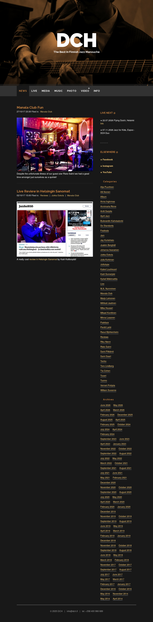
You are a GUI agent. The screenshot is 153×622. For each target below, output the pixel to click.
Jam (102, 235)
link (102, 123)
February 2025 (107, 424)
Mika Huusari (106, 307)
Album (103, 196)
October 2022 (125, 448)
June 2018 (105, 554)
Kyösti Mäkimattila (108, 278)
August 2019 (125, 521)
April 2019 (105, 530)
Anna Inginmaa (107, 201)
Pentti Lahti (105, 327)
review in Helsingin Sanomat (43, 259)
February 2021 (120, 477)
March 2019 (118, 530)
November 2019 (108, 516)
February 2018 (122, 559)
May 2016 (105, 593)
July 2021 (105, 472)
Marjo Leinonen (107, 298)
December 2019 (108, 511)
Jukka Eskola (58, 195)
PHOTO (71, 90)
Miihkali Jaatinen (108, 303)
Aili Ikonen (105, 191)
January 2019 (123, 535)
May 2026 (118, 405)
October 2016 (125, 588)
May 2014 (105, 598)
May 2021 (105, 477)
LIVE (34, 90)
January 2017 (123, 584)
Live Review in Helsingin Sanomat (43, 191)
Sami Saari (105, 356)
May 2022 (117, 458)
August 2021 (125, 467)
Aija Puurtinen (107, 186)
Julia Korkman (107, 259)
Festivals (104, 230)
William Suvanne (108, 390)
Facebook (107, 159)
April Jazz (105, 215)
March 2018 (106, 559)
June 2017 (118, 574)
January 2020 (123, 506)
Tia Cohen (105, 370)
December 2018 (108, 540)
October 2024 (123, 424)
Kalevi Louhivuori (108, 269)
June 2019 (105, 525)
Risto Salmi (105, 346)
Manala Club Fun (30, 107)
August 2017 (125, 569)
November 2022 (108, 448)
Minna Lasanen (107, 317)
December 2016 (108, 588)
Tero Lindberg (107, 365)
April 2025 (120, 419)
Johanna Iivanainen (109, 249)
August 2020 (125, 492)
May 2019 (118, 525)
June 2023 (124, 438)
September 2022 (108, 453)
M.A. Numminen (108, 288)
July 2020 (105, 496)
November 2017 (108, 564)
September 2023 (108, 438)
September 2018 (108, 550)
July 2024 (105, 429)
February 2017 (107, 584)
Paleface (104, 322)
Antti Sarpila (106, 211)
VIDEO (85, 90)
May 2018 (118, 554)
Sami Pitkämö (107, 351)
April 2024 (117, 429)
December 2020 (108, 482)
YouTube (107, 172)
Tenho (103, 361)
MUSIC (58, 90)
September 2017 (108, 569)
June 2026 (105, 405)
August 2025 (106, 419)
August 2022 (125, 453)
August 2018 (125, 550)
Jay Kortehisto (107, 240)
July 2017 (105, 574)
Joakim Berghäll (108, 245)
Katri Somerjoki (107, 274)
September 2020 (108, 492)
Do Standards (107, 225)
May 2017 (105, 579)
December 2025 (125, 414)
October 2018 (125, 545)
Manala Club (46, 111)
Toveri (103, 375)
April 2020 (105, 501)
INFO (97, 90)
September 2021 (108, 467)
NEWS (23, 90)
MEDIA (46, 90)
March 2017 (118, 579)
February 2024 (107, 434)
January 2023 (119, 443)
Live (102, 283)
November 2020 (108, 487)
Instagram (107, 165)
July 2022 (105, 458)
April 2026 (105, 409)
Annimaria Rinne (108, 206)
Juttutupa (104, 264)
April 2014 (118, 598)
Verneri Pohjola (107, 385)
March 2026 (118, 409)
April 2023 (105, 443)
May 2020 (117, 496)
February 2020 (107, 506)
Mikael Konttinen (108, 312)
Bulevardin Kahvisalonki (111, 220)
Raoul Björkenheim (109, 331)
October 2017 (125, 564)
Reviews (44, 195)
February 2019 (107, 535)
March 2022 (106, 463)
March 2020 (118, 501)
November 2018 (108, 545)
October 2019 (125, 516)
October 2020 (125, 487)
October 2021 (121, 463)
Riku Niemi (105, 341)
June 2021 (118, 472)
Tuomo (103, 380)
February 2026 (107, 414)
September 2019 (108, 521)
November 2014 (120, 593)
